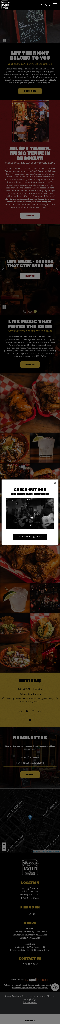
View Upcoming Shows (30, 537)
